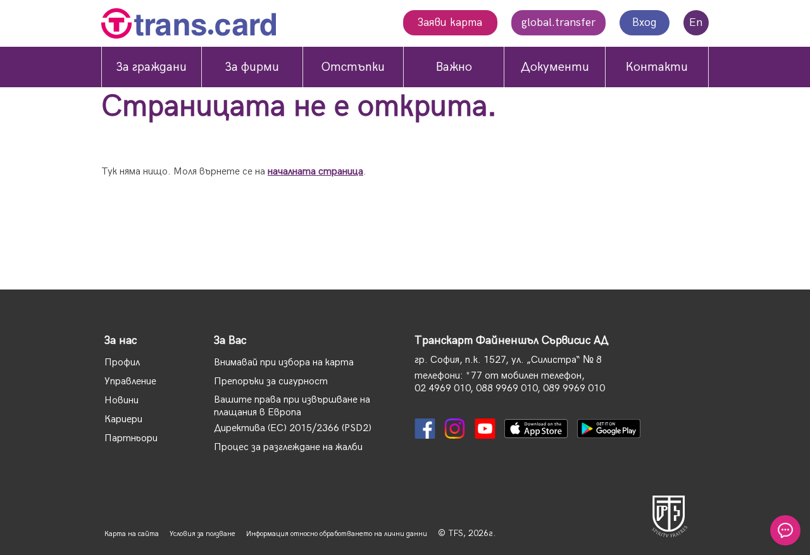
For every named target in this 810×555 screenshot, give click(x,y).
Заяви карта (450, 22)
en (695, 22)
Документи (555, 67)
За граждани (151, 67)
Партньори (131, 438)
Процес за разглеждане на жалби (288, 447)
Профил (122, 363)
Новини (121, 400)
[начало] (188, 25)
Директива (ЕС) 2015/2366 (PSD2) (292, 428)
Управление (130, 381)
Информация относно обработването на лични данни (336, 534)
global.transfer (558, 22)
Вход (644, 22)
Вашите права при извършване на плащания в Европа (292, 406)
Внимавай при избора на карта (284, 363)
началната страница (315, 172)
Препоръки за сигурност (271, 381)
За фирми (252, 67)
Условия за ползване (202, 534)
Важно (454, 67)
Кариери (123, 419)
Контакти (657, 67)
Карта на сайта (131, 534)
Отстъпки (353, 67)
